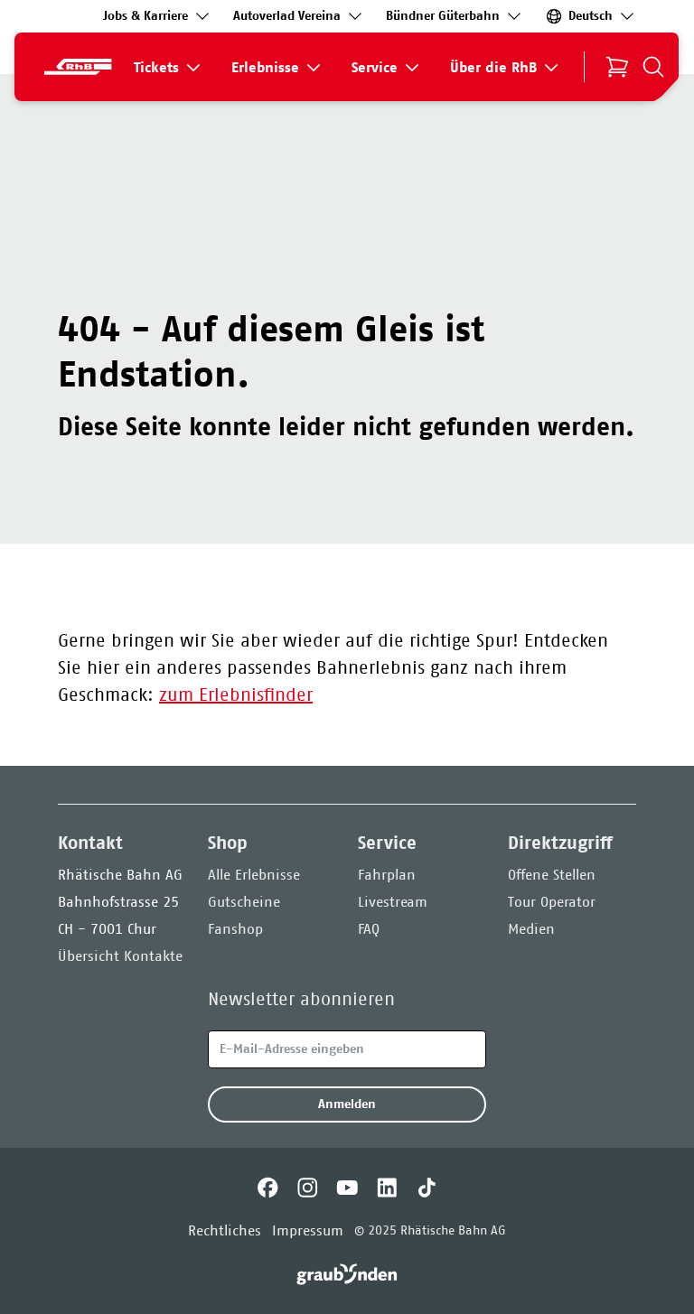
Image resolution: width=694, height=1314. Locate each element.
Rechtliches (224, 1230)
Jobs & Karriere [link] (145, 15)
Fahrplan (387, 874)
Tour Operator (552, 901)
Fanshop (235, 928)
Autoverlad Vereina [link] (287, 15)
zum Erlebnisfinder (236, 694)
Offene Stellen (552, 874)
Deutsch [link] (590, 15)
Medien (531, 928)
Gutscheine (244, 901)
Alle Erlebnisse (254, 874)
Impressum (307, 1230)
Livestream (392, 901)
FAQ (369, 928)
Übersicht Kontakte (120, 956)
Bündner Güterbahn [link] (443, 15)
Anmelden (347, 1104)
